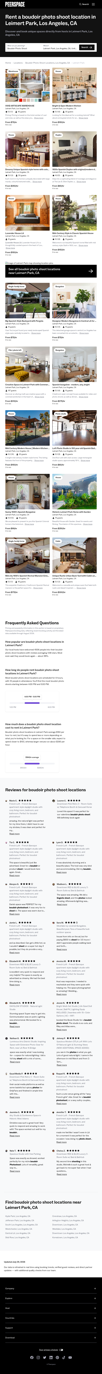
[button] (24, 47)
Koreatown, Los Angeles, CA (65, 1237)
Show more (38, 118)
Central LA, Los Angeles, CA (17, 1233)
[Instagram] (38, 1357)
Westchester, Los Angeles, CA (18, 1229)
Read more (14, 833)
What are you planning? (16, 46)
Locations (18, 63)
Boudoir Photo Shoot (17, 48)
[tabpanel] (27, 85)
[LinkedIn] (51, 1357)
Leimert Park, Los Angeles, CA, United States (60, 48)
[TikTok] (63, 1357)
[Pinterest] (57, 1357)
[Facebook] (31, 1357)
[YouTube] (70, 1357)
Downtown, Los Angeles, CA (65, 1224)
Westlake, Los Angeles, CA (64, 1229)
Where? (46, 46)
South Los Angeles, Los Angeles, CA (21, 1224)
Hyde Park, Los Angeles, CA (17, 1216)
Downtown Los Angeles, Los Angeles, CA (70, 1233)
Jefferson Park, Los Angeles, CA (19, 1220)
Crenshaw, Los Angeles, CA (64, 1216)
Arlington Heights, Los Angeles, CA (68, 1220)
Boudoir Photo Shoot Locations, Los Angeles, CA (47, 63)
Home (8, 63)
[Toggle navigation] (93, 4)
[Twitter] (44, 1357)
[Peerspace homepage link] (15, 4)
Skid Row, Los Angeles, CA (17, 1237)
